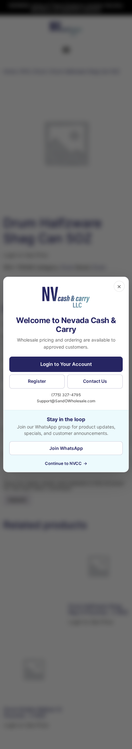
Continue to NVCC (66, 463)
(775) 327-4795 (66, 394)
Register (37, 381)
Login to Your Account (66, 364)
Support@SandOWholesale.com (66, 400)
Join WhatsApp (66, 448)
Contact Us (95, 381)
